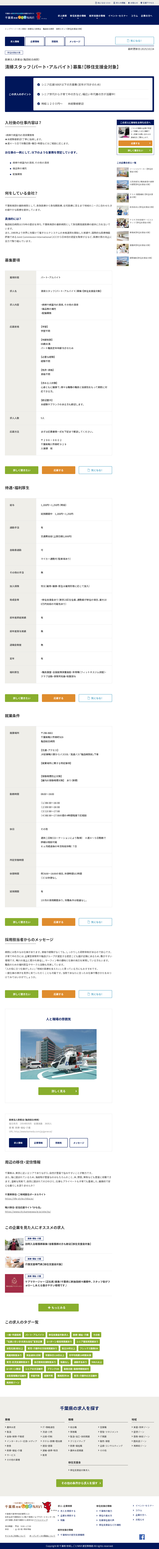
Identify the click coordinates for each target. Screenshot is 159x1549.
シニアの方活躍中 (34, 1368)
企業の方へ (146, 15)
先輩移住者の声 (106, 1520)
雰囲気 (55, 41)
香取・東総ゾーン (142, 1436)
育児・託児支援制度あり (18, 1362)
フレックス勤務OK (89, 1348)
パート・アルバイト (34, 1334)
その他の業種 (13, 1459)
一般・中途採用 (14, 1334)
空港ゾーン (139, 1431)
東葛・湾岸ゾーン (142, 1427)
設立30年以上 (68, 1348)
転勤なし (65, 1362)
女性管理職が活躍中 (16, 1375)
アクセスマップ (40, 1520)
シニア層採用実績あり (87, 1341)
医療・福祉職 (76, 1445)
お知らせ (140, 1519)
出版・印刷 (47, 1436)
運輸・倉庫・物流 (50, 1450)
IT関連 (103, 1436)
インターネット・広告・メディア (22, 1441)
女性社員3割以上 (15, 1348)
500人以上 (97, 1362)
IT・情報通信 (49, 1427)
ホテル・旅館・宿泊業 (52, 1441)
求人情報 (14, 41)
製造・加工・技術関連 (80, 1436)
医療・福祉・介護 (22, 1127)
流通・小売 (47, 1431)
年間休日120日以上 (54, 1355)
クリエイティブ (77, 1441)
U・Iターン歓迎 (14, 1368)
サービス (11, 1455)
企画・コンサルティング (111, 1445)
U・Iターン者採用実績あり (59, 1341)
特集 (62, 1520)
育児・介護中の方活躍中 (85, 1375)
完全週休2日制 (33, 1355)
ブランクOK (53, 1368)
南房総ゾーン (13, 1382)
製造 (9, 1431)
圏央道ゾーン (140, 1441)
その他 (96, 1334)
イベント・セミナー (118, 15)
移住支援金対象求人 (58, 1334)
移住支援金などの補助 (110, 1524)
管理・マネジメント (109, 1431)
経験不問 (48, 1375)
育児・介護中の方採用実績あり (42, 1348)
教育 (45, 1455)
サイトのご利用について (15, 1535)
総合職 (73, 1427)
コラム (134, 15)
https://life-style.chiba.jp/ (19, 1198)
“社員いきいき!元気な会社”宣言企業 (24, 1341)
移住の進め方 (105, 1515)
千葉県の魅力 (105, 1510)
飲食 (9, 1445)
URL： (11, 1131)
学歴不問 (35, 1375)
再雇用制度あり (14, 1355)
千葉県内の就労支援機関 (72, 1534)
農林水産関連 (76, 1450)
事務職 (73, 1431)
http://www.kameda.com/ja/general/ (33, 1131)
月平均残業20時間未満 (80, 1355)
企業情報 (34, 41)
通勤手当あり (80, 1362)
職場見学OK (63, 1375)
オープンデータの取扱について (42, 1535)
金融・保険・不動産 (15, 1436)
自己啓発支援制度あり (45, 1362)
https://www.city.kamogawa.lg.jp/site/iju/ (28, 1211)
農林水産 (11, 1427)
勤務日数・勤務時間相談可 (76, 1368)
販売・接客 (105, 1441)
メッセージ (74, 41)
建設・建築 (47, 1445)
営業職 (103, 1427)
